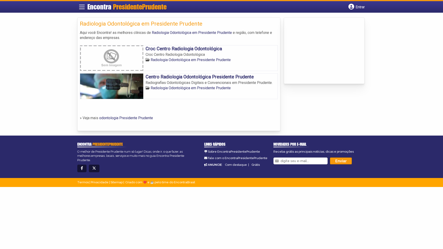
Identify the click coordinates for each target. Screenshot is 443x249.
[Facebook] (82, 168)
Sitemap (117, 182)
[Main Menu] (82, 7)
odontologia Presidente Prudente (126, 118)
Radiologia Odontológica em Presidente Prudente (192, 32)
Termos (83, 182)
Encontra (127, 7)
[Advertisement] (321, 51)
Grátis (255, 164)
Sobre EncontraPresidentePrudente (234, 151)
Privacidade (99, 182)
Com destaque (236, 164)
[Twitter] (94, 168)
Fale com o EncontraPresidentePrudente (237, 158)
